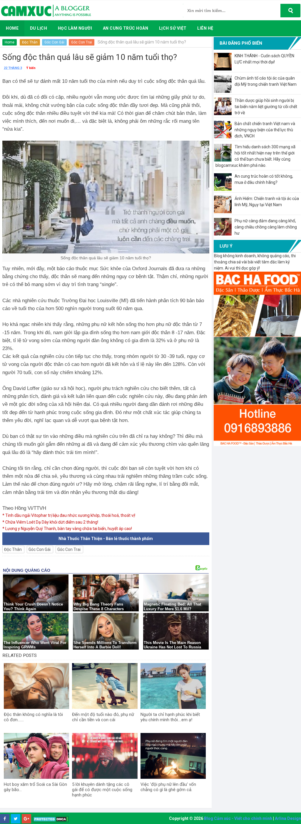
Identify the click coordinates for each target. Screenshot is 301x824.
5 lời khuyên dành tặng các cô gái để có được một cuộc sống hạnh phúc (102, 790)
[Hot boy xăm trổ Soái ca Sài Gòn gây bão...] (36, 756)
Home (9, 42)
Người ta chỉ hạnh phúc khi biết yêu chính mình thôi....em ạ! (170, 717)
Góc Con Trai (81, 42)
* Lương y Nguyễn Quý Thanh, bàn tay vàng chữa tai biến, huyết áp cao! (67, 528)
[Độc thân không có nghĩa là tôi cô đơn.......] (36, 686)
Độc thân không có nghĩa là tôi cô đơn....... (33, 717)
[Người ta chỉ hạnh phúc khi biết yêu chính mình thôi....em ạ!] (173, 686)
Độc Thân (30, 42)
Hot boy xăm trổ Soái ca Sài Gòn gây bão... (35, 787)
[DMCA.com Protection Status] (51, 819)
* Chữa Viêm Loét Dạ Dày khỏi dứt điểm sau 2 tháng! (50, 522)
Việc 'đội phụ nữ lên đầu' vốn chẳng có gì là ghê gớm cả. (168, 787)
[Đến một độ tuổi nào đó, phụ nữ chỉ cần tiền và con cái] (104, 686)
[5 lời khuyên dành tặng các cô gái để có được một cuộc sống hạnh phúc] (104, 756)
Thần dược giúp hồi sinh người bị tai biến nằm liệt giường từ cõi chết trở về (266, 106)
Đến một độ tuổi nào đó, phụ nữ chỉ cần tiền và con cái (103, 717)
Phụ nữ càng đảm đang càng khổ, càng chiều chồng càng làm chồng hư (266, 227)
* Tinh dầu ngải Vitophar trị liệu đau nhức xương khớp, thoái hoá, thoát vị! (68, 515)
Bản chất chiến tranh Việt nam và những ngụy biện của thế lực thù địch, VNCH (265, 129)
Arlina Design (288, 818)
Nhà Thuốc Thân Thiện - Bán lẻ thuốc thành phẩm (105, 538)
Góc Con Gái (54, 42)
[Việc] (173, 756)
